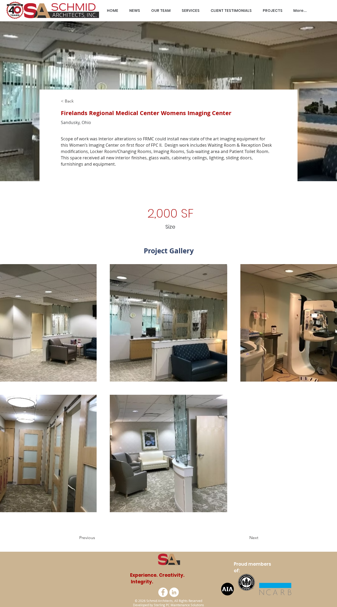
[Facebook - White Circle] (163, 592)
